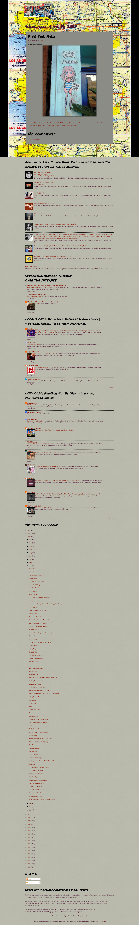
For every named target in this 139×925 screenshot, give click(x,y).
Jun (30, 559)
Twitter (70, 19)
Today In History (65, 125)
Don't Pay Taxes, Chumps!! (37, 687)
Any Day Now (33, 713)
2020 (29, 824)
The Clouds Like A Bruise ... (38, 623)
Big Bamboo (33, 591)
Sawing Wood (33, 639)
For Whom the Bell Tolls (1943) (44, 508)
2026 (29, 530)
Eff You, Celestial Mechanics (38, 722)
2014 (29, 844)
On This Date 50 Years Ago (37, 770)
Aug (30, 553)
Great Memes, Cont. (33, 414)
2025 (29, 533)
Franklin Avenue (32, 329)
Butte (30, 665)
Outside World (33, 716)
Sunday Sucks (33, 735)
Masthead (44, 19)
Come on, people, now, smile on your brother (48, 466)
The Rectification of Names (36, 465)
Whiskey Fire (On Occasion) (36, 295)
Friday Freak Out (34, 748)
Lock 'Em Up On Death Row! (38, 610)
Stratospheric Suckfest (35, 793)
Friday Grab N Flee (35, 697)
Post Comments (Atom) (41, 153)
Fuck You (100, 123)
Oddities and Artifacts (52, 125)
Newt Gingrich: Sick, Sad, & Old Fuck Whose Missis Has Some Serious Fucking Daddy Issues (62, 246)
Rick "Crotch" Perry (31, 267)
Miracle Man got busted (34, 296)
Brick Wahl (31, 343)
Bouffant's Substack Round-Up (38, 626)
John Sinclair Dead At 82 (36, 783)
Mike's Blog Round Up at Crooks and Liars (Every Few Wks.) (47, 286)
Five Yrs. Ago (33, 661)
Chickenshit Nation (35, 684)
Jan (30, 810)
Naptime (37, 303)
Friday (31, 601)
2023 (29, 814)
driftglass (30, 451)
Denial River (50, 123)
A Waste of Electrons (39, 123)
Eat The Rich (59, 123)
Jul (30, 556)
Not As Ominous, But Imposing (38, 742)
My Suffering (37, 125)
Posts (29, 879)
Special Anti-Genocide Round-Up (39, 620)
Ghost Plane (32, 703)
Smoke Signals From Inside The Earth (40, 738)
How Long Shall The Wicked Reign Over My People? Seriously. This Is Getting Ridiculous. (45, 174)
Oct (30, 546)
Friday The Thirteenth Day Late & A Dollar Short (44, 693)
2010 (29, 857)
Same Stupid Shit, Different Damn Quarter (42, 799)
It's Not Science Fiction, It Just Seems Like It (48, 453)
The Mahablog (32, 442)
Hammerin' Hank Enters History (39, 719)
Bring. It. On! (33, 652)
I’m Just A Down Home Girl (35, 421)
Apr (30, 566)
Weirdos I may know (33, 344)
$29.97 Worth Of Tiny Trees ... (38, 732)
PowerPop (30, 478)
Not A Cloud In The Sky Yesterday (39, 767)
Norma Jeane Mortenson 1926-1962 (44, 203)
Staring (31, 726)
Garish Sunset (33, 578)
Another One (33, 636)
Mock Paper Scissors (34, 412)
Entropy (66, 123)
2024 (29, 537)
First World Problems (75, 123)
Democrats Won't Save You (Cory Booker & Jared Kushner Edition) (54, 430)
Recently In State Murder (36, 790)
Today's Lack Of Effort (36, 617)
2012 (29, 850)
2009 (29, 860)
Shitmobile (32, 764)
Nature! (31, 569)
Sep (30, 549)
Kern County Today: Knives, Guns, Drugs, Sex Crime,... (46, 604)
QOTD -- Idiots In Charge (34, 405)
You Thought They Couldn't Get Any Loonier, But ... (43, 183)
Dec (30, 539)
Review (57, 19)
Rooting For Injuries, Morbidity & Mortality (42, 761)
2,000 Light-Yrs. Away (36, 668)
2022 (29, 817)
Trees (30, 706)
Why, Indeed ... (33, 594)
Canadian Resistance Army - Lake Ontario (39, 287)
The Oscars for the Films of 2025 (44, 353)
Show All (111, 387)
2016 (29, 837)
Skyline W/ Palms (34, 710)
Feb (30, 807)
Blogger (103, 921)
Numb (43, 125)
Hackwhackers (32, 403)
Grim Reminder (33, 754)
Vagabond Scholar (33, 352)
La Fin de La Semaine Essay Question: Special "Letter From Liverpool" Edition (58, 480)
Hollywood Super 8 (34, 629)
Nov (30, 543)
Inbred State (32, 700)
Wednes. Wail (33, 613)
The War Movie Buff (34, 506)
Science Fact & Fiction (36, 796)
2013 (29, 847)
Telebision (84, 19)
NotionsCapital (32, 419)
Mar (30, 803)
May (31, 563)
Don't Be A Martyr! (35, 585)
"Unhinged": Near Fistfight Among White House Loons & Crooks (53, 256)
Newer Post (30, 148)
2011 (29, 854)
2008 (29, 864)
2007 (29, 867)
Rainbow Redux (34, 751)
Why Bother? (75, 125)
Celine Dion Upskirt (40, 214)
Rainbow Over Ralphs (35, 758)
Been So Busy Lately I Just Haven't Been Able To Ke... (46, 677)
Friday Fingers (33, 649)
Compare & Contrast (35, 655)
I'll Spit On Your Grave (36, 658)
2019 (29, 827)
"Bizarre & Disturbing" (36, 774)
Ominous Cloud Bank (35, 786)
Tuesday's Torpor (34, 674)
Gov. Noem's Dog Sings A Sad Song (40, 597)
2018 (29, 831)
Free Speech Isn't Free (90, 123)
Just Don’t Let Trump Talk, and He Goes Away (40, 444)
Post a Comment (35, 139)
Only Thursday (33, 607)
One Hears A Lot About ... (37, 581)
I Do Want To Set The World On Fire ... (41, 642)
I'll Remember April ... (36, 575)
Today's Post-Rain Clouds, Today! (39, 690)
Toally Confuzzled (34, 729)
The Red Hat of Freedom (42, 367)
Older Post (109, 148)
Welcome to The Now (34, 428)
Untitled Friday (33, 645)
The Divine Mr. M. (33, 379)
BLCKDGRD (31, 492)
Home (31, 19)
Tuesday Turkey (34, 671)
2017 (29, 834)
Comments (31, 883)
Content (31, 572)
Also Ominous (33, 745)
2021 (29, 821)
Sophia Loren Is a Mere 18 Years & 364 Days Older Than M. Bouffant (55, 224)
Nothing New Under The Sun (38, 681)
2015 (29, 841)
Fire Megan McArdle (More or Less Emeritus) (42, 302)
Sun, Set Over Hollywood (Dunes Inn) (40, 633)
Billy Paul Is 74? (39, 193)
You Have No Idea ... (35, 588)
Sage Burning (33, 777)
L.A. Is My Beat (32, 365)
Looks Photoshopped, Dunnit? (38, 780)
